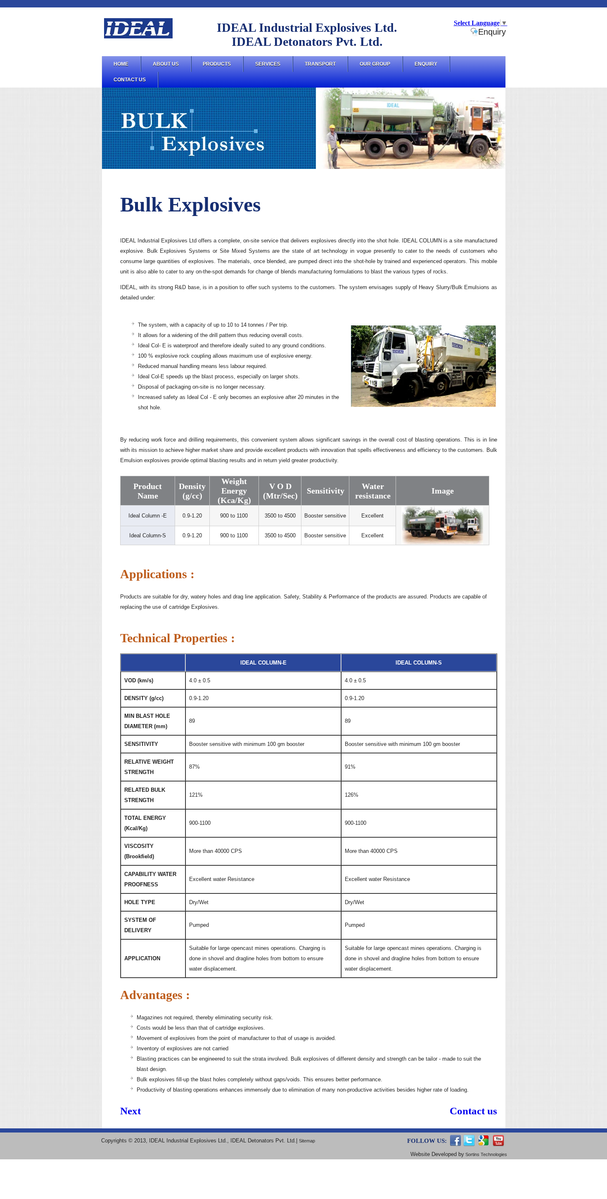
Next (130, 1110)
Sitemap (307, 1140)
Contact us (473, 1110)
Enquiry (492, 31)
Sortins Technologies (485, 1154)
